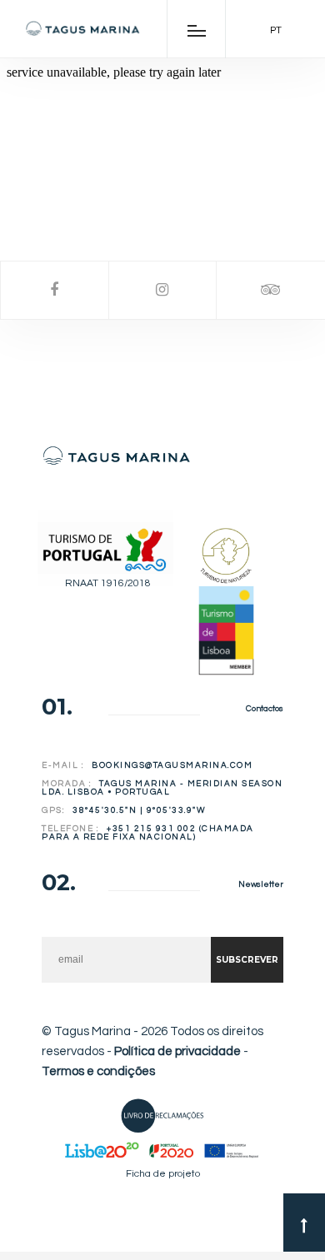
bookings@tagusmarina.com (172, 765)
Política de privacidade (177, 1051)
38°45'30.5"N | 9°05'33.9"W (139, 810)
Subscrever (247, 959)
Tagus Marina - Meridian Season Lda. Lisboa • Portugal (162, 787)
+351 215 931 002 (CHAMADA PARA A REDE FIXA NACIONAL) (148, 832)
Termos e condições (98, 1071)
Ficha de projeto (163, 1173)
